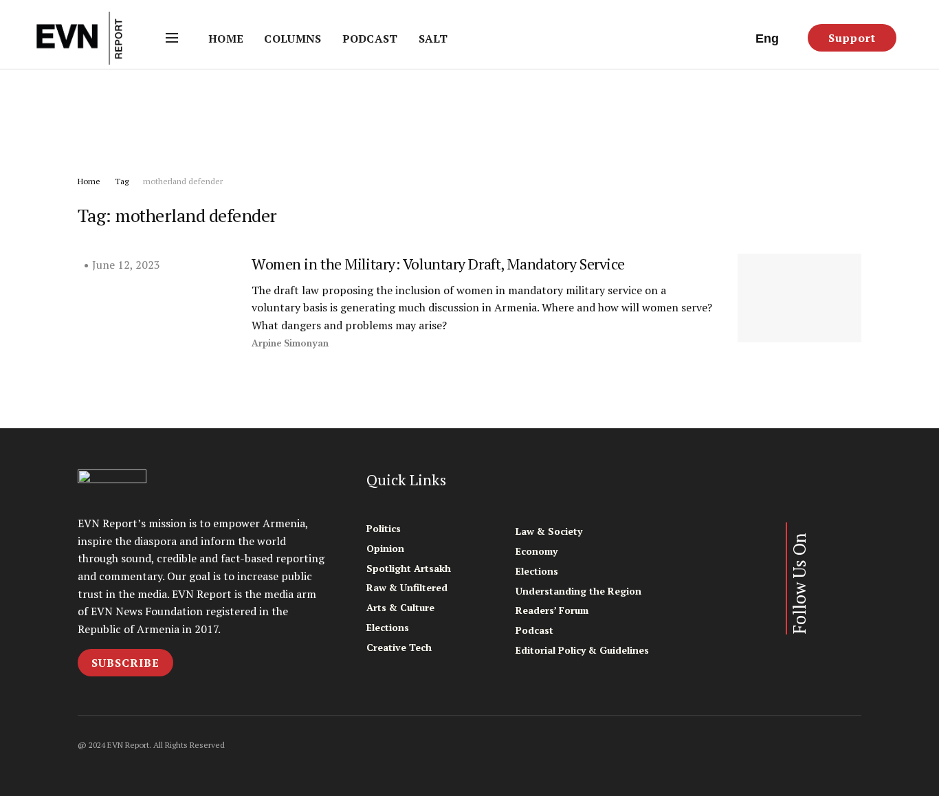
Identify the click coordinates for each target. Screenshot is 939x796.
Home (225, 38)
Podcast (370, 38)
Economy (536, 550)
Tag (122, 181)
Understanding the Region (578, 590)
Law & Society (549, 531)
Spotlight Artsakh (408, 568)
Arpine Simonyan (290, 343)
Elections (387, 627)
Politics (383, 528)
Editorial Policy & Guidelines (582, 649)
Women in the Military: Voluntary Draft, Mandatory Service (438, 264)
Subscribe (125, 662)
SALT (433, 38)
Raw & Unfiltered (407, 587)
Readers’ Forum (552, 610)
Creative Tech (399, 647)
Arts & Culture (400, 607)
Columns (292, 38)
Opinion (385, 548)
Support (852, 37)
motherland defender (183, 181)
